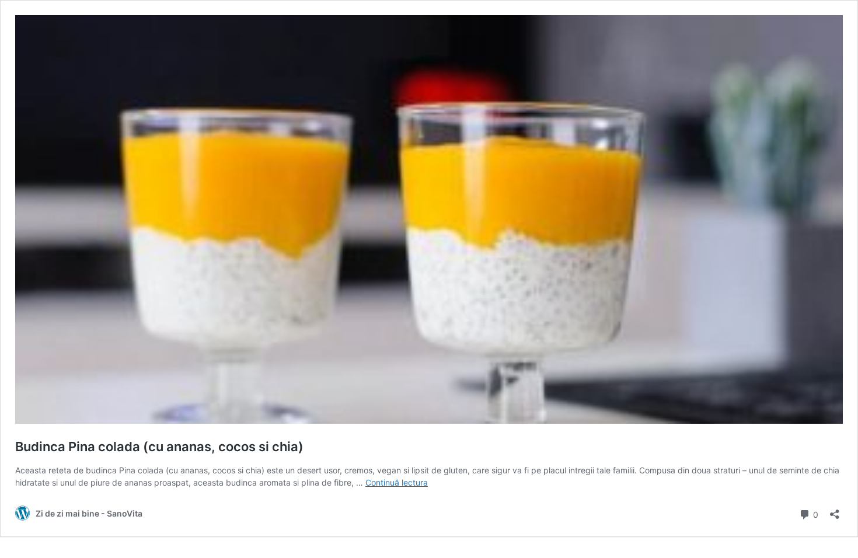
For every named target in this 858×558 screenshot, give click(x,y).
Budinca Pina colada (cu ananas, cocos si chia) (159, 446)
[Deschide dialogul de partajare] (834, 510)
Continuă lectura (396, 482)
